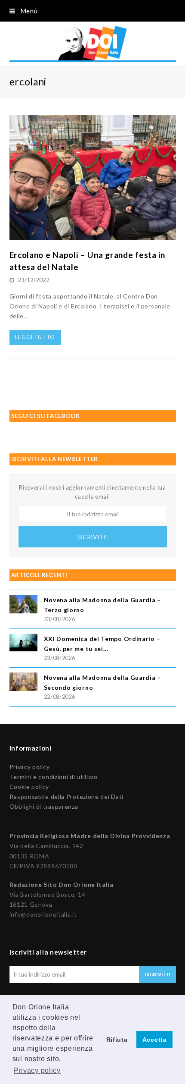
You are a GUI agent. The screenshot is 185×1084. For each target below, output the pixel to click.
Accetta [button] (154, 1039)
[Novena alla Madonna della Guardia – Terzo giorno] (23, 605)
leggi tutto (35, 336)
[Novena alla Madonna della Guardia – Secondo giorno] (23, 683)
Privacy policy (29, 766)
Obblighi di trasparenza (43, 806)
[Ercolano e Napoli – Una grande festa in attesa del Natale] (92, 235)
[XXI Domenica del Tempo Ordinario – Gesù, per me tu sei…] (23, 644)
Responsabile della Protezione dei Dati (66, 796)
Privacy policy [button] (37, 1070)
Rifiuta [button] (117, 1039)
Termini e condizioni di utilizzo (53, 776)
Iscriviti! (92, 536)
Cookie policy (29, 786)
